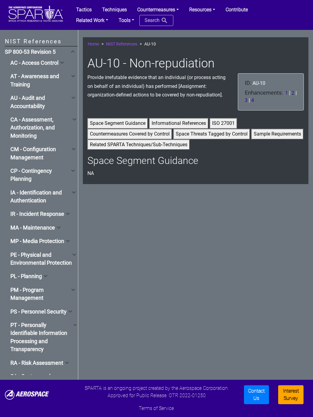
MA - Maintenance (32, 228)
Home (93, 44)
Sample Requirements (277, 134)
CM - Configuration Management (33, 153)
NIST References (121, 44)
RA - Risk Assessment (36, 363)
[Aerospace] (27, 394)
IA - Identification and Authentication (36, 197)
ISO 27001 (223, 123)
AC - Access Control (34, 63)
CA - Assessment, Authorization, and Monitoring (32, 128)
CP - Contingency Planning (31, 175)
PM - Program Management (27, 294)
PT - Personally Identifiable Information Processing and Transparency (38, 337)
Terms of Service (156, 408)
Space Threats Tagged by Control (212, 134)
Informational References (179, 123)
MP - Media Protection (37, 241)
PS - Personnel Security (38, 312)
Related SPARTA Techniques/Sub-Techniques (138, 144)
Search (153, 20)
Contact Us (256, 394)
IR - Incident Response (37, 214)
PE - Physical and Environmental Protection (41, 259)
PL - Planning (26, 276)
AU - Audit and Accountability (27, 102)
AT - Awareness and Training (34, 80)
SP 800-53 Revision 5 (30, 52)
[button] (158, 9)
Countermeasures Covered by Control (130, 134)
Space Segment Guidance (117, 123)
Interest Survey (291, 394)
